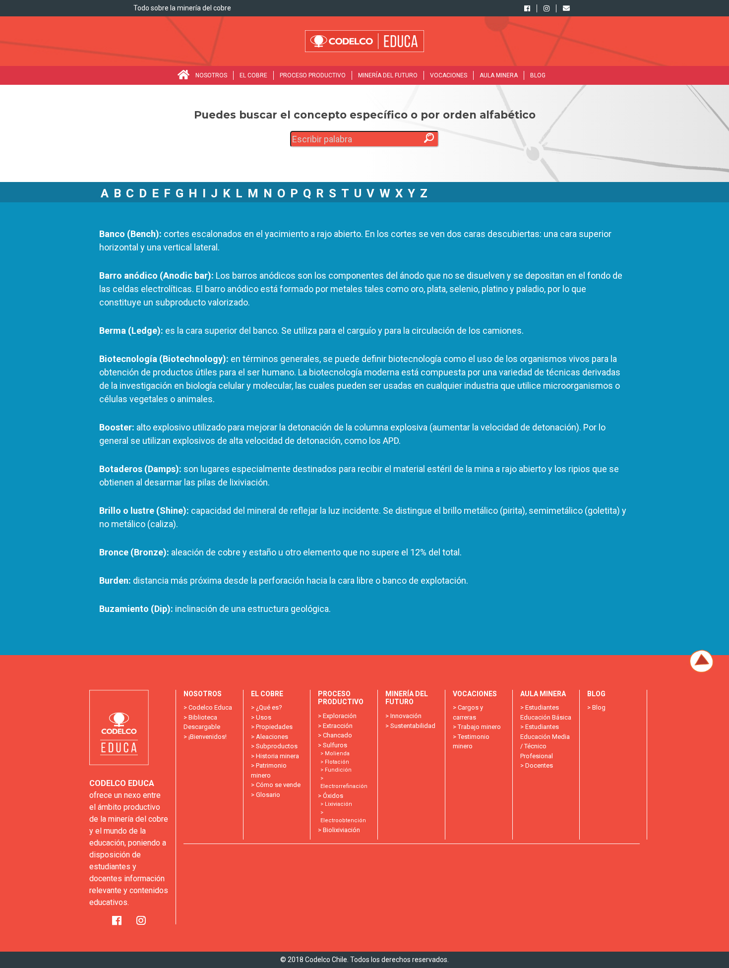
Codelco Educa (210, 707)
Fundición (338, 770)
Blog (538, 75)
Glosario (268, 794)
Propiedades (274, 726)
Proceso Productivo (313, 75)
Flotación (337, 762)
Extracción (338, 725)
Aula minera (499, 75)
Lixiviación (338, 804)
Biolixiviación (341, 830)
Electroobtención (343, 820)
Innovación (406, 716)
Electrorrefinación (343, 786)
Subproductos (277, 746)
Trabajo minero (479, 726)
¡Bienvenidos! (207, 736)
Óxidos (333, 795)
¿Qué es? (269, 707)
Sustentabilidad (412, 725)
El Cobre (253, 75)
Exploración (340, 716)
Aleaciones (272, 736)
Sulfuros (335, 745)
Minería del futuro (388, 75)
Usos (263, 717)
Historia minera (277, 756)
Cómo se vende (278, 784)
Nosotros (211, 75)
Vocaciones (448, 75)
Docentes (539, 765)
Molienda (337, 753)
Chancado (337, 735)
